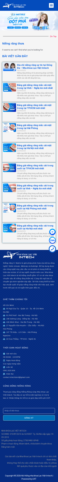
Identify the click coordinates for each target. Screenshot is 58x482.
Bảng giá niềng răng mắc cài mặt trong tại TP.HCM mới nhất (34, 106)
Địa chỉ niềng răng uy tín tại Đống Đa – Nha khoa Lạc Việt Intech (34, 66)
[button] (51, 5)
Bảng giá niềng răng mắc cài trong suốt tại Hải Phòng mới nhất (35, 207)
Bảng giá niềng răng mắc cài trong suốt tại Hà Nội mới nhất (35, 227)
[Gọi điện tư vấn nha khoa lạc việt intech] (52, 249)
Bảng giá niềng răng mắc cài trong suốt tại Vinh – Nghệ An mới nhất (35, 187)
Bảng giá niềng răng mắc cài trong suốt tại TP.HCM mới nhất (35, 167)
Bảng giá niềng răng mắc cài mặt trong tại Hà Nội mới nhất (34, 147)
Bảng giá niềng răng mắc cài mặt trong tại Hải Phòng (34, 127)
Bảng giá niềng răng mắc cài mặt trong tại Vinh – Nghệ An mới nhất (35, 86)
